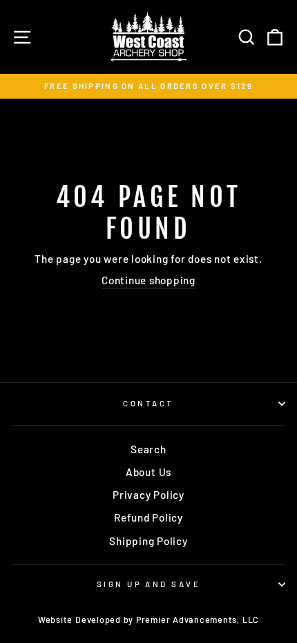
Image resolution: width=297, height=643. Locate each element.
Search (148, 449)
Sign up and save (148, 584)
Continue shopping (148, 280)
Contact (148, 403)
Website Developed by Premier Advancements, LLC (148, 619)
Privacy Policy (148, 494)
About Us (148, 472)
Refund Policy (148, 517)
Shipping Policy (148, 541)
